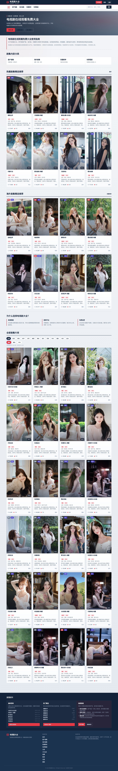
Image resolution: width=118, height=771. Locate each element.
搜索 (109, 7)
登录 (105, 2)
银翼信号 (45, 708)
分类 (43, 749)
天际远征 (10, 719)
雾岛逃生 (10, 717)
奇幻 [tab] (63, 338)
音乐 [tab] (43, 338)
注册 (109, 2)
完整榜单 (109, 194)
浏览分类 (10, 30)
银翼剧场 (45, 713)
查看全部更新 (12, 724)
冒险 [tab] (18, 338)
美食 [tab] (38, 338)
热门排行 (29, 30)
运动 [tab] (67, 338)
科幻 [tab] (53, 338)
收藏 (43, 754)
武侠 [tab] (48, 338)
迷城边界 (45, 715)
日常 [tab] (28, 338)
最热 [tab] (14, 342)
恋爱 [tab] (13, 338)
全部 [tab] (9, 338)
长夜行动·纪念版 (12, 710)
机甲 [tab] (23, 338)
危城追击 (10, 721)
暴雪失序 (45, 719)
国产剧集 (14, 7)
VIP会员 (99, 2)
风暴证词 (45, 711)
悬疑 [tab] (33, 338)
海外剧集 (21, 7)
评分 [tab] (19, 342)
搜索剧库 (89, 724)
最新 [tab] (9, 342)
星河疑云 (10, 714)
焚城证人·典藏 (11, 712)
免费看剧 (36, 7)
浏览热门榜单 (47, 724)
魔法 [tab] (58, 338)
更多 (110, 71)
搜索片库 (20, 30)
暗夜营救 (45, 717)
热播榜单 (28, 7)
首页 (9, 7)
